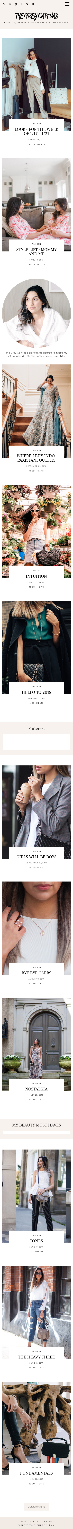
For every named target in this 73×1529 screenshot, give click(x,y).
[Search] (33, 4)
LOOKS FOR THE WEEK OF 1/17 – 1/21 (36, 131)
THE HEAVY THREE (36, 1357)
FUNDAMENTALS (36, 1473)
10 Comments (36, 1484)
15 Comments (36, 984)
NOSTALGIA (36, 1089)
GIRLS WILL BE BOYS (36, 857)
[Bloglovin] (22, 4)
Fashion (36, 124)
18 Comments (36, 1100)
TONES (36, 1241)
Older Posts (36, 1506)
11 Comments (36, 471)
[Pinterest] (16, 4)
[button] (68, 4)
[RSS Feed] (27, 4)
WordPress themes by (36, 1525)
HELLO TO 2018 (36, 692)
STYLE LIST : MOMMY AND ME (36, 252)
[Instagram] (10, 4)
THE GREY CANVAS (36, 16)
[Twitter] (4, 4)
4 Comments (36, 703)
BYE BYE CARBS (36, 973)
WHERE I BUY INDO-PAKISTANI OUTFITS (36, 458)
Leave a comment (36, 144)
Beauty (36, 570)
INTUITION (36, 576)
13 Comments (36, 587)
